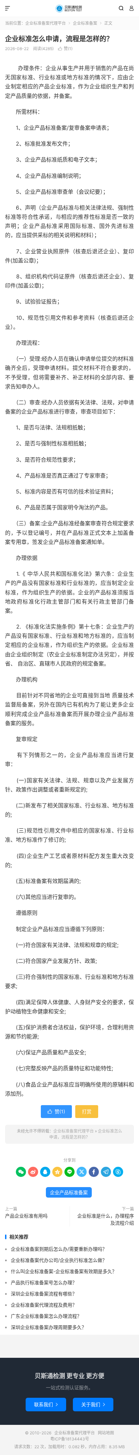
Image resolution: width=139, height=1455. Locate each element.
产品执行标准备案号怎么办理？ (44, 1282)
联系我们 (46, 1404)
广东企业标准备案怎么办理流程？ (46, 1316)
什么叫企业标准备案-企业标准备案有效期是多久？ (64, 1271)
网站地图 (106, 1432)
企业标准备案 (85, 23)
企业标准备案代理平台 (69, 8)
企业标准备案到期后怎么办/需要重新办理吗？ (59, 1249)
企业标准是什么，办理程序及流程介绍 (105, 1219)
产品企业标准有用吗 (26, 1216)
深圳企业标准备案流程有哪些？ (44, 1293)
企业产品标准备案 (69, 1192)
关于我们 (93, 1404)
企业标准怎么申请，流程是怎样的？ (59, 39)
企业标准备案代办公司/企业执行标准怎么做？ (59, 1260)
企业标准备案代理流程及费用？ (44, 1305)
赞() (65, 48)
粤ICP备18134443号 (69, 1438)
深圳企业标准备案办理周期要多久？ (48, 1327)
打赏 (86, 1111)
